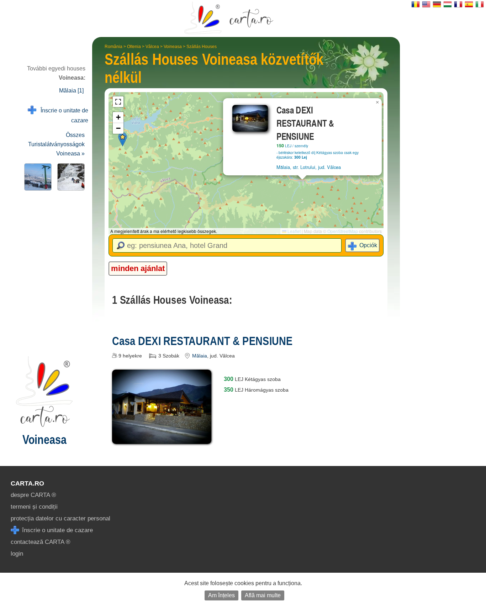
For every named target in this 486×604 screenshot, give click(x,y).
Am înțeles (221, 595)
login (17, 553)
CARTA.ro (27, 483)
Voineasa (173, 46)
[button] (122, 139)
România (113, 46)
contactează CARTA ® (40, 542)
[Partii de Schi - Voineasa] (36, 177)
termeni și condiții (34, 506)
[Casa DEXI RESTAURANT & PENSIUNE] (162, 438)
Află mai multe (263, 595)
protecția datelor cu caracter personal (60, 518)
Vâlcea (152, 46)
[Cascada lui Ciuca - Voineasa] (69, 177)
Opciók (368, 245)
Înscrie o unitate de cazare (62, 115)
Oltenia (134, 46)
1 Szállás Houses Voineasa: (172, 299)
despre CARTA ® (33, 495)
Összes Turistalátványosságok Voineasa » (56, 144)
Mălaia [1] (71, 91)
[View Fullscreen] (118, 101)
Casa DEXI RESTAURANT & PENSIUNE (202, 341)
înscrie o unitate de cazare (56, 530)
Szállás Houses (201, 46)
